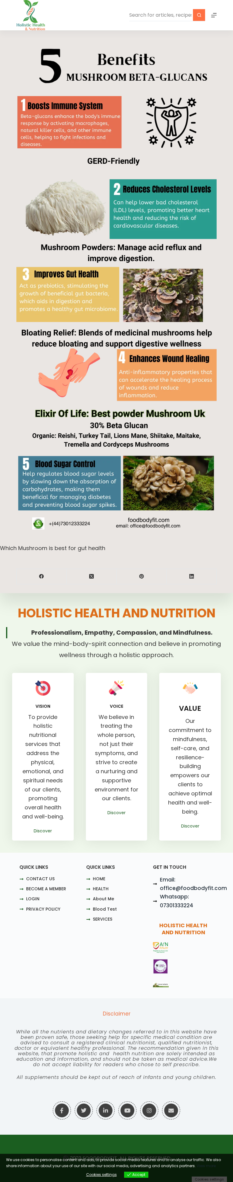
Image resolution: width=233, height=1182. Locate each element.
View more (206, 1165)
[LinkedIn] (192, 576)
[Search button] (199, 15)
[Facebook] (42, 576)
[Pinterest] (142, 576)
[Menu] (214, 15)
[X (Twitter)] (92, 576)
